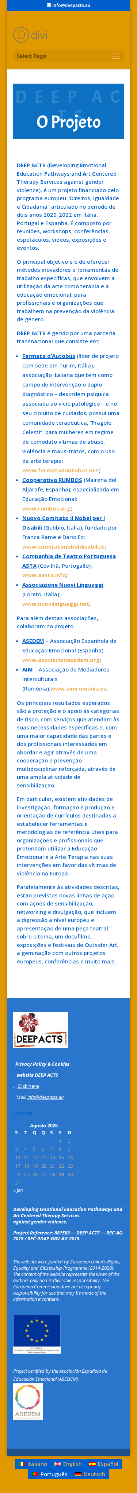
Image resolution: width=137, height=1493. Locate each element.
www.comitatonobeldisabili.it (63, 546)
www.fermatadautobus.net (60, 470)
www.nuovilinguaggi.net (55, 603)
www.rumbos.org (46, 508)
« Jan (18, 1190)
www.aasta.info (44, 575)
